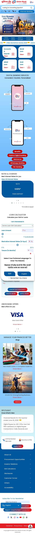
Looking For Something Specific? (12, 8)
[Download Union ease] (32, 2)
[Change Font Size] (9, 11)
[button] (17, 7)
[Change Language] (13, 11)
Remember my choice (18, 278)
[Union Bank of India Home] (14, 3)
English (24, 274)
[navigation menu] (2, 11)
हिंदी (9, 274)
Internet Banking (26, 11)
